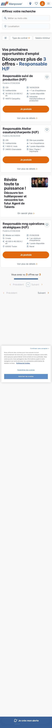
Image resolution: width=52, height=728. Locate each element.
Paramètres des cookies (26, 370)
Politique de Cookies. (23, 363)
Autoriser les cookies (26, 376)
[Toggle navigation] (48, 3)
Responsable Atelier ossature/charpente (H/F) (21, 130)
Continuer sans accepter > (39, 348)
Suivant (42, 293)
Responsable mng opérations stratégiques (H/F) (23, 225)
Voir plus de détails (26, 118)
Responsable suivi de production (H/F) (18, 77)
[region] (26, 364)
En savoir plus (25, 213)
